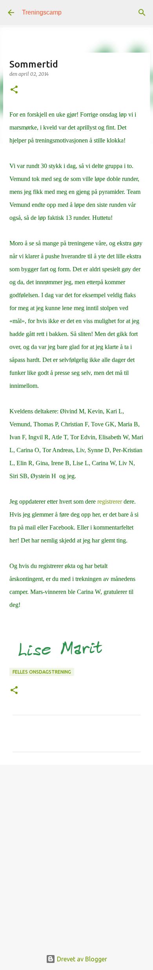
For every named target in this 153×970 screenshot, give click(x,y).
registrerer (109, 501)
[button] (14, 90)
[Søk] (142, 12)
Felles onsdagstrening (42, 671)
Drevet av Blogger (81, 959)
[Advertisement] (76, 853)
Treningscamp (42, 12)
